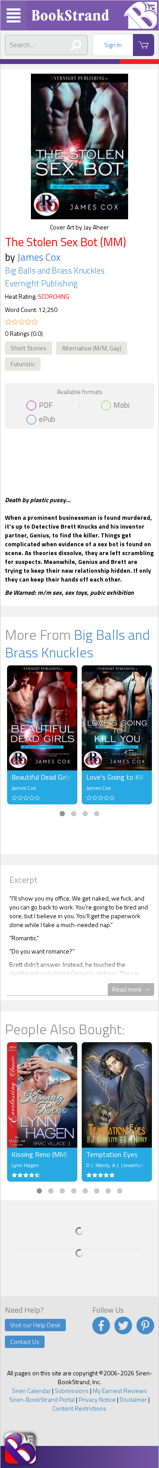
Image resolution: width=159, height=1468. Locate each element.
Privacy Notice (97, 1399)
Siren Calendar (31, 1390)
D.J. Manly (98, 1165)
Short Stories (28, 348)
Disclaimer (133, 1399)
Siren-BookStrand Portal (42, 1399)
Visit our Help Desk (35, 1324)
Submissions (72, 1390)
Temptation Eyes (112, 1154)
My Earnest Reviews (120, 1390)
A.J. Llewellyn (128, 1165)
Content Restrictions (79, 1408)
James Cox (39, 257)
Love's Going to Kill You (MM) (117, 777)
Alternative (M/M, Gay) (91, 348)
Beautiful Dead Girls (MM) (42, 777)
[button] (62, 813)
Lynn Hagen (25, 1165)
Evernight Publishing (41, 283)
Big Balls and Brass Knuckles (55, 270)
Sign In (113, 44)
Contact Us (24, 1341)
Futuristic (23, 363)
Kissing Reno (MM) (39, 1154)
